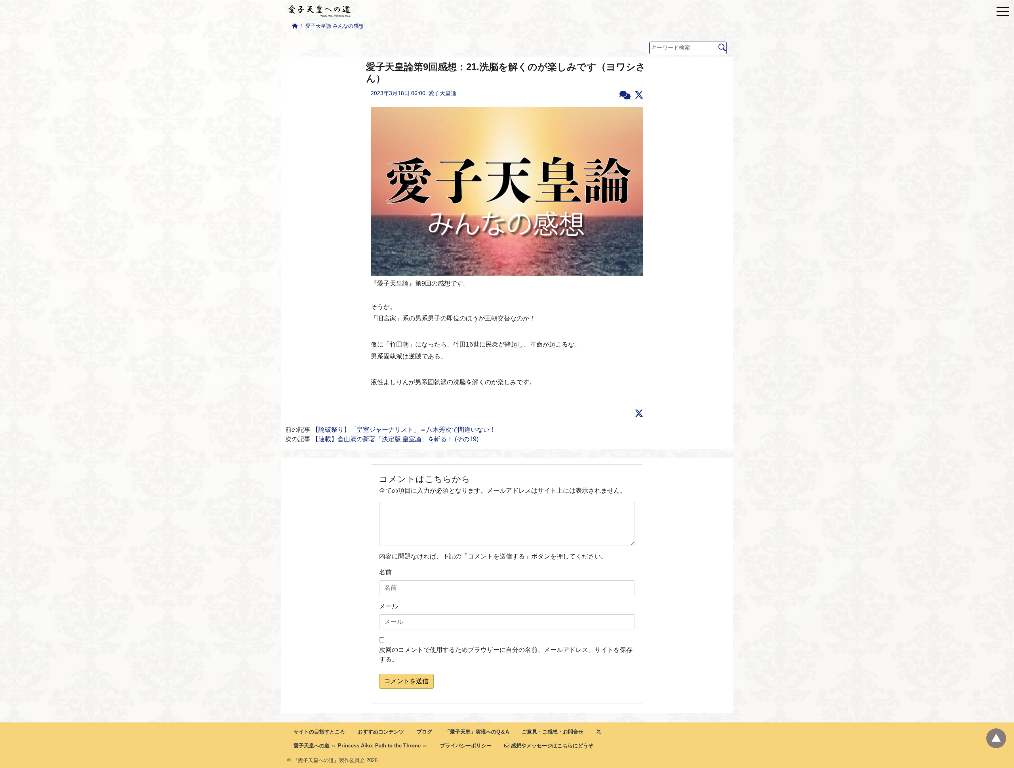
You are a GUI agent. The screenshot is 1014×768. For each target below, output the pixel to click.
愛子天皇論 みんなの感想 (334, 26)
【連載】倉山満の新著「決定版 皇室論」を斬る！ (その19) (395, 439)
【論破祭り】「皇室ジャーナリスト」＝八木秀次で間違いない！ (404, 429)
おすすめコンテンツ (381, 732)
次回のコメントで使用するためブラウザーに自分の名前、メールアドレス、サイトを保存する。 (506, 654)
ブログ (424, 732)
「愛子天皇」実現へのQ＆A (477, 732)
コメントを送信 (406, 681)
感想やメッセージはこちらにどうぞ (551, 746)
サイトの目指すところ (319, 732)
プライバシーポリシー (466, 746)
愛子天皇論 (442, 93)
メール (388, 606)
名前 (385, 572)
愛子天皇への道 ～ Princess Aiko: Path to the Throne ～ (360, 746)
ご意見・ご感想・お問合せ (552, 732)
